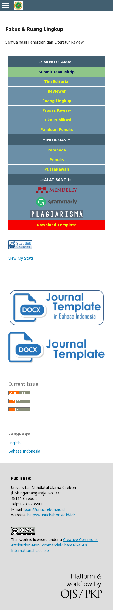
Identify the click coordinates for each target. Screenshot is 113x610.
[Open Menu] (5, 5)
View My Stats (21, 258)
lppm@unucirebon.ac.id (44, 509)
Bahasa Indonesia (24, 451)
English (14, 442)
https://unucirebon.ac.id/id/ (51, 514)
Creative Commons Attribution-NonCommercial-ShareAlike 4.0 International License (54, 545)
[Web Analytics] (20, 247)
